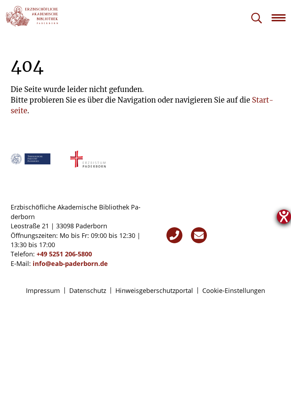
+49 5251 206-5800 (64, 254)
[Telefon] (174, 235)
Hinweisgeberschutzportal (154, 290)
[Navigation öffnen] (281, 18)
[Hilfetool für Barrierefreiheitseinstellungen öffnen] (284, 217)
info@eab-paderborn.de (70, 263)
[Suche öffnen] (256, 18)
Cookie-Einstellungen (233, 290)
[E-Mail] (199, 235)
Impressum (43, 290)
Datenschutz (87, 290)
